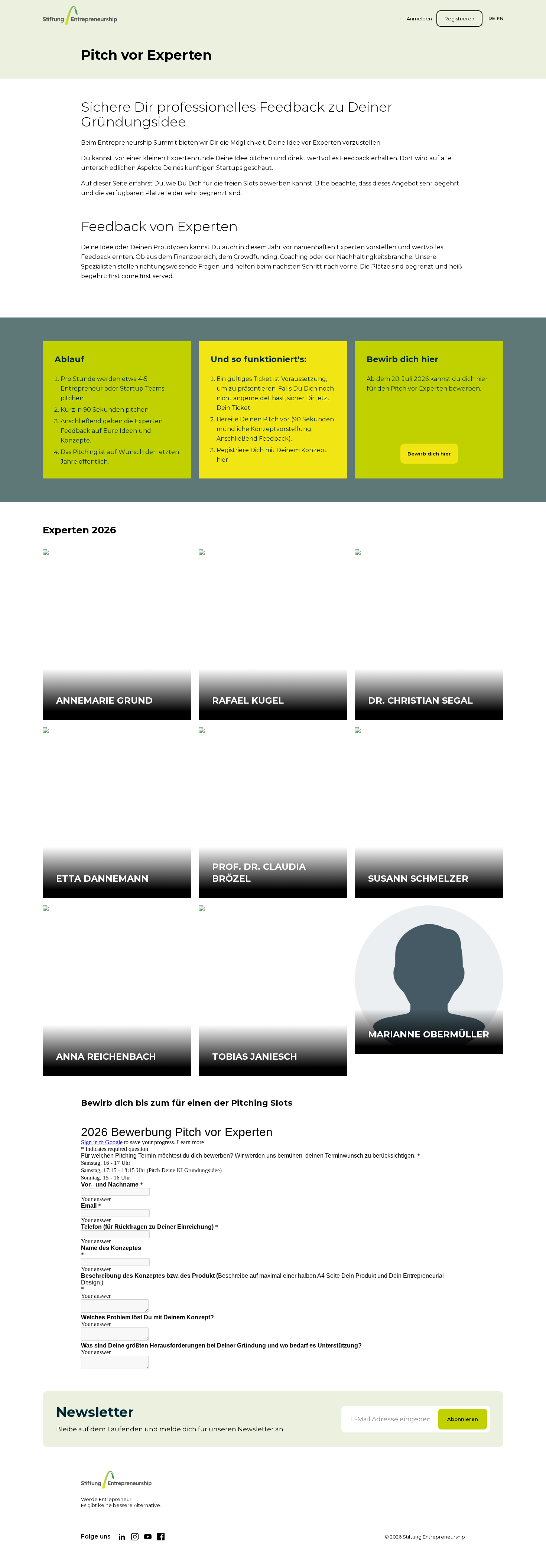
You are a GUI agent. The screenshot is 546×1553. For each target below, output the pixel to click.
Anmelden (419, 19)
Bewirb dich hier (429, 454)
